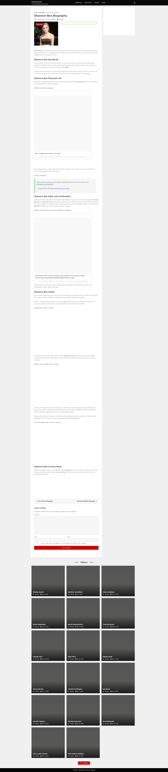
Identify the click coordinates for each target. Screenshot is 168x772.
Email (69, 537)
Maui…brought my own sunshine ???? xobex (47, 153)
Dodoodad (36, 2)
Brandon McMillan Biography (86, 501)
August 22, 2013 (64, 188)
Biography (88, 2)
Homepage (78, 2)
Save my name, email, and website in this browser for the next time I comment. (63, 543)
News (103, 2)
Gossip (96, 2)
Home (35, 12)
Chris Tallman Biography (45, 501)
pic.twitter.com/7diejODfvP (45, 184)
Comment (37, 514)
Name (36, 537)
